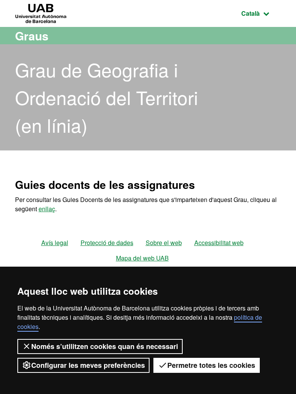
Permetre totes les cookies (211, 365)
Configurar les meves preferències (88, 365)
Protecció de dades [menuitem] (107, 242)
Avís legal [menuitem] (54, 242)
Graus (32, 35)
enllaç (47, 208)
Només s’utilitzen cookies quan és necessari (104, 346)
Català (261, 13)
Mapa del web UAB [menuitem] (142, 258)
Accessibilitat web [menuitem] (219, 242)
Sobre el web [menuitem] (164, 242)
